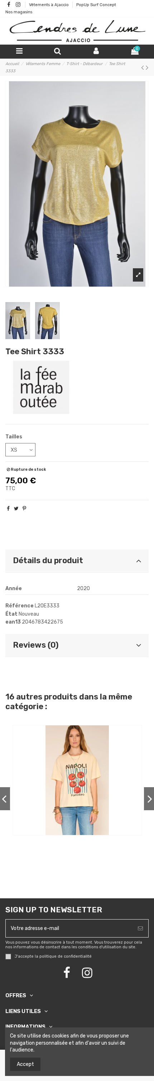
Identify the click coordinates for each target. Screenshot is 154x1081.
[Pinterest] (24, 509)
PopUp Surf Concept (96, 5)
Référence (19, 606)
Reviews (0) (35, 645)
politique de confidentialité (65, 956)
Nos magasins (18, 12)
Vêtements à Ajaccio (49, 5)
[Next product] (147, 67)
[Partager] (8, 509)
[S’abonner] (140, 928)
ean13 (13, 622)
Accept (25, 1064)
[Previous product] (143, 67)
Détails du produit (48, 560)
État (11, 614)
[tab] (77, 561)
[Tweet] (16, 509)
